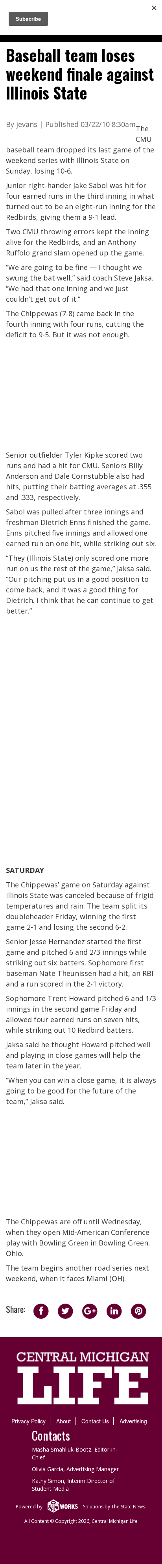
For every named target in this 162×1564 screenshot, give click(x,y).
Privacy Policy (28, 1421)
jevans (26, 124)
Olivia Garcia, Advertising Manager (75, 1469)
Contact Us (95, 1421)
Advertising (133, 1421)
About (63, 1421)
